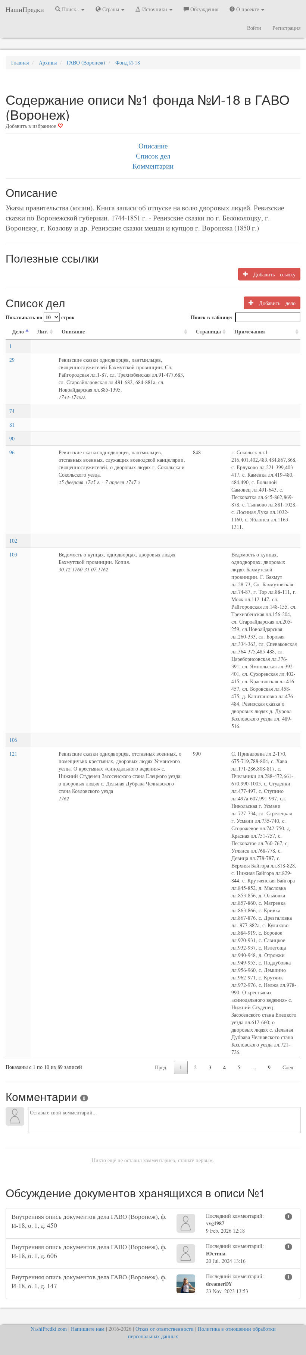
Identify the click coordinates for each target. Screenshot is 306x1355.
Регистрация (286, 27)
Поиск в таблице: (211, 317)
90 (12, 438)
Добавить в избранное (31, 125)
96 (12, 452)
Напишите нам (87, 1328)
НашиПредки (25, 9)
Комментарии (153, 165)
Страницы (208, 331)
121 (13, 753)
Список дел (153, 155)
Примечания (249, 331)
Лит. (42, 331)
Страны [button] (111, 9)
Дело (18, 331)
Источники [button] (155, 9)
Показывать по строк (40, 317)
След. (288, 1067)
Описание (153, 145)
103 (13, 554)
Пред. (161, 1067)
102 (13, 540)
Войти (254, 27)
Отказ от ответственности (164, 1328)
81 (12, 424)
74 (12, 410)
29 (12, 359)
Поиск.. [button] (70, 9)
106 (13, 739)
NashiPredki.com (49, 1328)
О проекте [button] (247, 9)
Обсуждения (203, 9)
